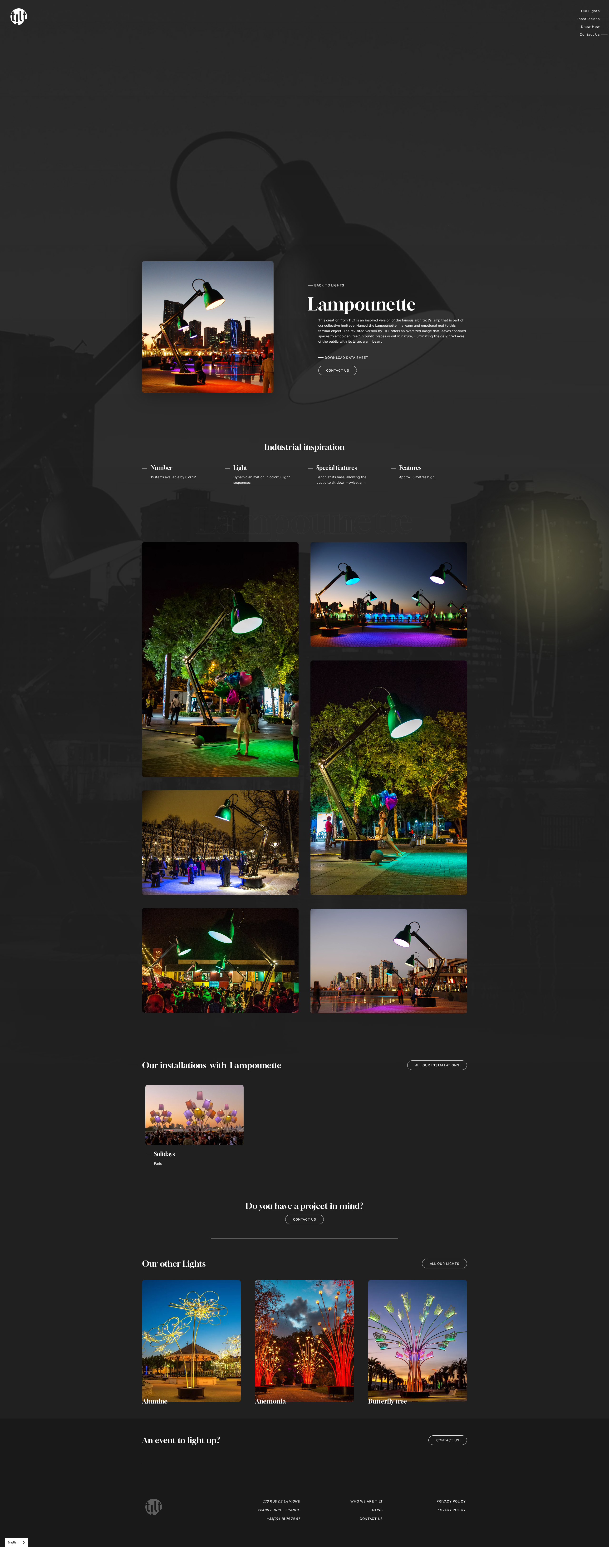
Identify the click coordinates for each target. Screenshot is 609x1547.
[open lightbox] (220, 659)
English (12, 1542)
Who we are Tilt (366, 1501)
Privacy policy (451, 1501)
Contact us (337, 370)
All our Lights (444, 1263)
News (377, 1510)
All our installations (437, 1065)
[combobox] (16, 1542)
